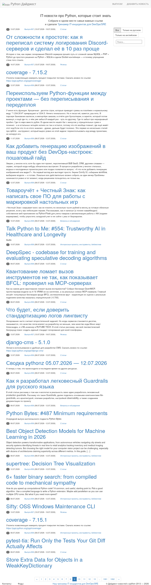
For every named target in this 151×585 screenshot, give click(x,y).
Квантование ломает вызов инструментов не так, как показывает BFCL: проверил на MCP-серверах (52, 276)
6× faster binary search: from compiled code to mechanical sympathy (51, 479)
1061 (105, 579)
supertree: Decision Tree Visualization (50, 463)
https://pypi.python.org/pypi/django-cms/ (25, 350)
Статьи (63, 29)
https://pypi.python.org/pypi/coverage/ (23, 80)
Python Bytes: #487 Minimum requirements (56, 413)
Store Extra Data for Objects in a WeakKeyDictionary (44, 562)
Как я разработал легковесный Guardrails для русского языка (57, 383)
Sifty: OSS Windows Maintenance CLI (50, 506)
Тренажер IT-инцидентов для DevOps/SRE (82, 24)
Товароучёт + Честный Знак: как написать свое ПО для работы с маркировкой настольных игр (45, 195)
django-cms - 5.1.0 (28, 342)
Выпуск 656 (29, 85)
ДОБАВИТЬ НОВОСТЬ (138, 3)
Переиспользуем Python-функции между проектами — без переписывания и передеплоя (56, 98)
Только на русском (132, 30)
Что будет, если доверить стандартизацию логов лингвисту (47, 312)
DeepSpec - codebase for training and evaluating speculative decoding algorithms (56, 255)
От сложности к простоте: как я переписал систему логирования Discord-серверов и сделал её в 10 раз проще (57, 42)
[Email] (14, 583)
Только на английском (126, 35)
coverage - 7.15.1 (26, 519)
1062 (112, 579)
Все (117, 30)
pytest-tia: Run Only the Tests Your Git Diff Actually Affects (55, 543)
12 (89, 579)
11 (84, 579)
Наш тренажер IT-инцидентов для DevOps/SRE (75, 583)
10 (79, 579)
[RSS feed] (25, 583)
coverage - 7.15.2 (26, 72)
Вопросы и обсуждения (70, 221)
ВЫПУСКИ (117, 3)
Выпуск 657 (29, 29)
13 (95, 579)
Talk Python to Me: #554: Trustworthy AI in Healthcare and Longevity (55, 231)
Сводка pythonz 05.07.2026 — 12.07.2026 (56, 362)
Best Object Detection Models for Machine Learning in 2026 (55, 433)
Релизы (63, 64)
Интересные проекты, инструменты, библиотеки (80, 244)
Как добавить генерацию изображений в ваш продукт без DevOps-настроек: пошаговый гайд (55, 151)
